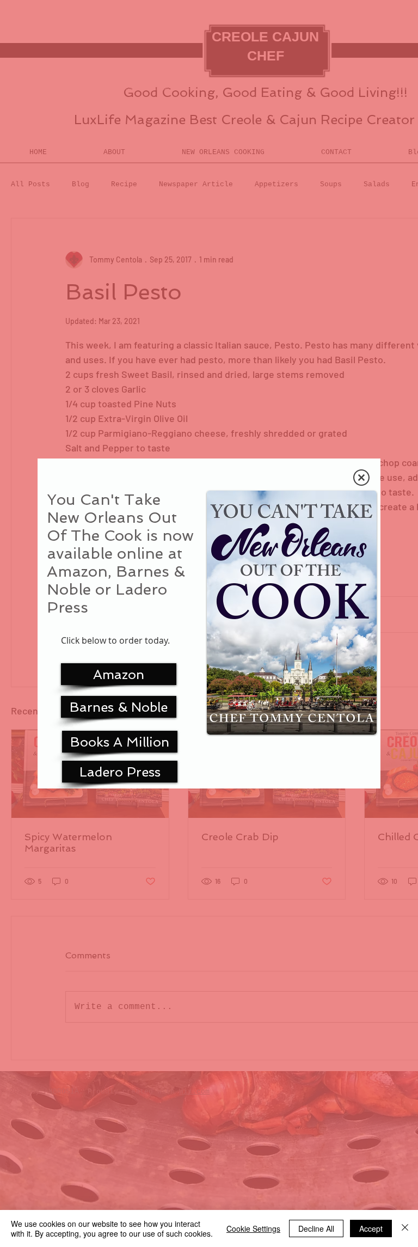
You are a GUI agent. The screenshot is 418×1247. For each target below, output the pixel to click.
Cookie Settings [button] (253, 1228)
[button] (361, 477)
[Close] (404, 1228)
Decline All (316, 1228)
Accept (371, 1228)
